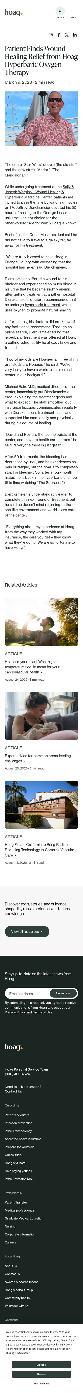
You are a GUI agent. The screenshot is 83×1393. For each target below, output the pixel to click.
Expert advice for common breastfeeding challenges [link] (38, 758)
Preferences (41, 1383)
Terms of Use (42, 1012)
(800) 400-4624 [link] (17, 1074)
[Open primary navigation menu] (73, 11)
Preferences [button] (22, 1353)
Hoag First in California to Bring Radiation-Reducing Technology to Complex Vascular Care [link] (39, 849)
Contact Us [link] (13, 1091)
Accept (41, 1364)
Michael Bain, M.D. (20, 386)
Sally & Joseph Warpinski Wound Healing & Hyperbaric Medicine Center (39, 191)
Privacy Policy (15, 1012)
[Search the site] (60, 11)
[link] (14, 12)
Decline (41, 1374)
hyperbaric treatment (42, 304)
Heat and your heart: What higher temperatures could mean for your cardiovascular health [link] (32, 666)
